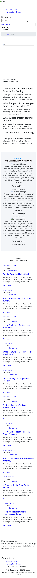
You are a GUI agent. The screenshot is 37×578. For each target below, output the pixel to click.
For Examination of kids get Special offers (15, 406)
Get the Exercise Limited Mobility (18, 274)
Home (7, 34)
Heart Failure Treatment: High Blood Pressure (16, 433)
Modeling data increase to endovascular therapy (14, 513)
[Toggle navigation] (34, 24)
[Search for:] (13, 20)
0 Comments (12, 321)
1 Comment (11, 295)
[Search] (27, 21)
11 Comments (12, 270)
